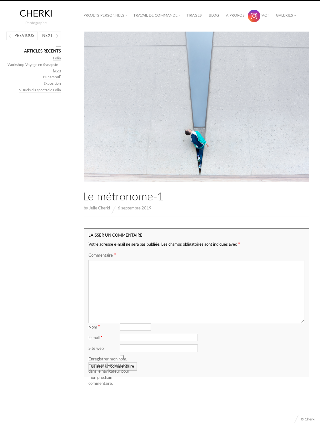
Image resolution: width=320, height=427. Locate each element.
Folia (57, 58)
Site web (96, 349)
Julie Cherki (99, 208)
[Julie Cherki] (36, 13)
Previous (24, 36)
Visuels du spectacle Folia (40, 90)
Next (47, 36)
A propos (235, 15)
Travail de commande (155, 15)
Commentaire (102, 255)
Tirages (194, 15)
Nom (94, 326)
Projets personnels (103, 15)
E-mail (95, 337)
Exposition (52, 83)
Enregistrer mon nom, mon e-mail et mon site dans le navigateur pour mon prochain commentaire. (108, 371)
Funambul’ (52, 77)
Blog (214, 15)
